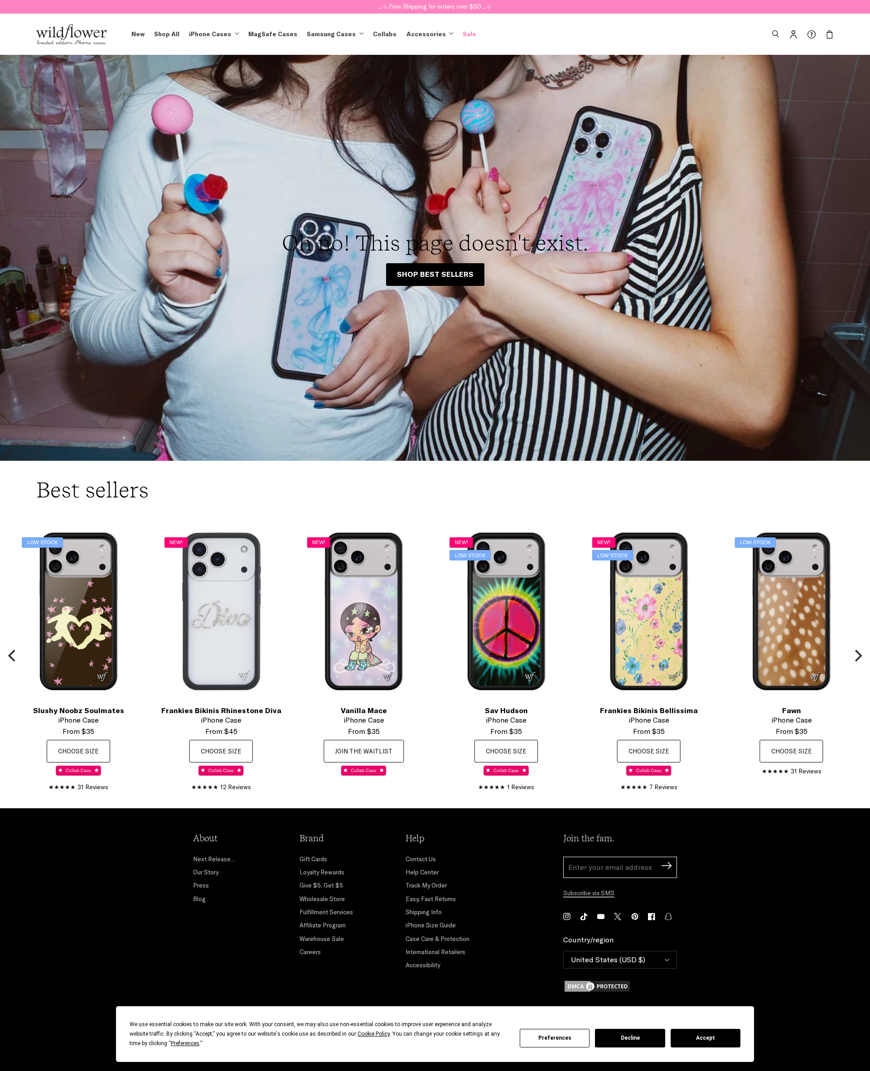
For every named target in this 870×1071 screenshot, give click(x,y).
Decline (630, 1038)
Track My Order (426, 885)
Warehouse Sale (322, 938)
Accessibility (423, 965)
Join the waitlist (363, 751)
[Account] (793, 34)
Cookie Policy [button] (374, 1034)
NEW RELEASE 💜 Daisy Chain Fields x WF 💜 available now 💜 (435, 6)
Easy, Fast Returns (431, 898)
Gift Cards (313, 859)
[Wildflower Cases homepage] (71, 34)
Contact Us (421, 859)
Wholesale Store (322, 898)
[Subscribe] (666, 867)
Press (201, 885)
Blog (199, 898)
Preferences (554, 1038)
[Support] (811, 34)
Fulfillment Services (326, 912)
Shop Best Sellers (435, 274)
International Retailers (435, 951)
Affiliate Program (323, 925)
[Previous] (13, 656)
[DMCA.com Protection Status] (620, 986)
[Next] (857, 656)
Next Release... (214, 859)
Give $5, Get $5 (321, 885)
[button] (775, 34)
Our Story (205, 872)
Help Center (422, 872)
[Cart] (830, 34)
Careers (310, 951)
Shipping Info (424, 912)
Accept (705, 1038)
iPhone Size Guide (431, 925)
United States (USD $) (608, 959)
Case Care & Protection (437, 938)
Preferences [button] (185, 1043)
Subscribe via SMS (588, 893)
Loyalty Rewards (322, 872)
